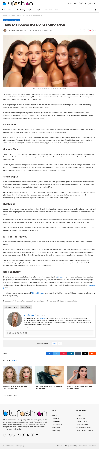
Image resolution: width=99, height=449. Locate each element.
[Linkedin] (13, 333)
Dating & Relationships (82, 424)
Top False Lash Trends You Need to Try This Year (48, 387)
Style (30, 10)
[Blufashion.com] (18, 3)
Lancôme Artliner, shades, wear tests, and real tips (15, 387)
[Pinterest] (15, 333)
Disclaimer (60, 445)
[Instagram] (10, 333)
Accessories (48, 10)
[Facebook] (7, 333)
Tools (16, 10)
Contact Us (55, 418)
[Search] (95, 10)
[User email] (26, 333)
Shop (10, 10)
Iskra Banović (11, 30)
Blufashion (43, 318)
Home (4, 10)
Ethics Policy (92, 445)
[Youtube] (23, 333)
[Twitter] (21, 333)
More (57, 10)
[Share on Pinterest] (90, 30)
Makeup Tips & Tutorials (15, 15)
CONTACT (69, 3)
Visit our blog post (37, 293)
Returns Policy (56, 427)
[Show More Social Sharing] (94, 30)
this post (60, 277)
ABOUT (76, 3)
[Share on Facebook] (82, 30)
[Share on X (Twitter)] (86, 30)
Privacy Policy (73, 445)
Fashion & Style (80, 418)
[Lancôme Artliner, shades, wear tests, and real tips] (17, 375)
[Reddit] (18, 333)
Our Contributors (57, 424)
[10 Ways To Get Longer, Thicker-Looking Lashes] (81, 375)
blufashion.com (28, 328)
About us (54, 415)
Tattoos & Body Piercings (83, 427)
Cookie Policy (83, 445)
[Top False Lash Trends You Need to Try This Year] (49, 375)
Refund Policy (56, 430)
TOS (66, 445)
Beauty (22, 10)
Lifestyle (38, 10)
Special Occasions (81, 421)
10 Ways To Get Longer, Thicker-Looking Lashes (79, 387)
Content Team (56, 421)
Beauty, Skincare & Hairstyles (84, 430)
